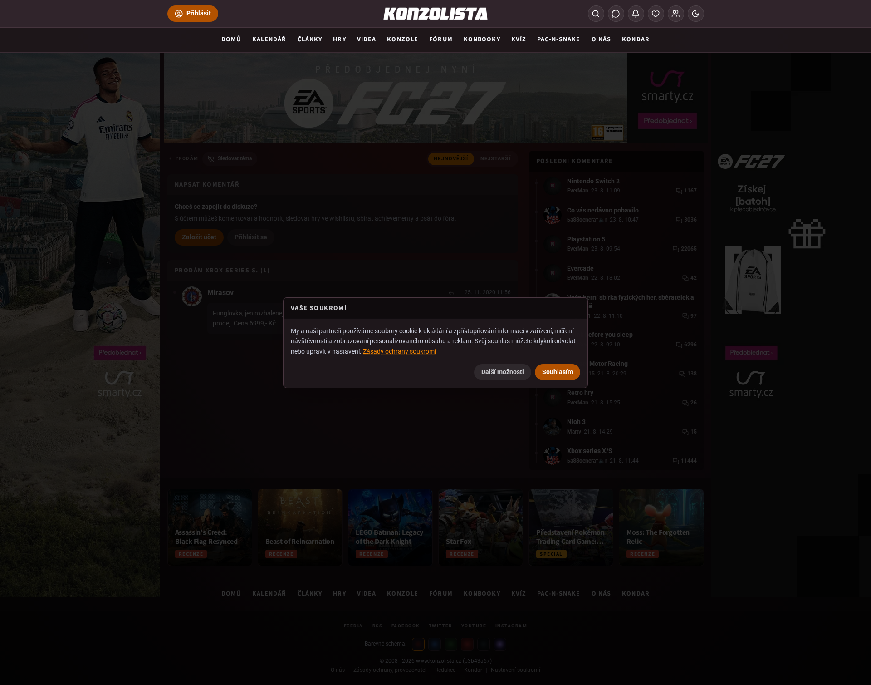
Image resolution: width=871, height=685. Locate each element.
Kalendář (269, 39)
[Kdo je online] (676, 13)
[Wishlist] (656, 13)
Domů (231, 39)
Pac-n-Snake (558, 39)
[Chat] (616, 13)
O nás (602, 39)
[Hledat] (596, 13)
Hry (339, 39)
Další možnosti (502, 371)
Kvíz (518, 39)
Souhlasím (557, 371)
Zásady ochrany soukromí (399, 351)
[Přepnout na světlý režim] (696, 13)
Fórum (441, 39)
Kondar (636, 39)
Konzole (402, 39)
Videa (367, 39)
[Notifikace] (636, 13)
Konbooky (482, 39)
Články (310, 39)
